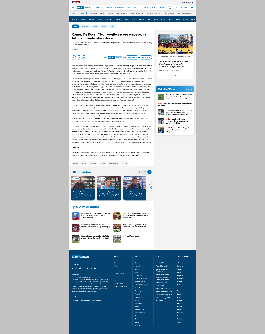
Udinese (179, 319)
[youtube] (95, 268)
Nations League (140, 313)
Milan (179, 297)
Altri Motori (138, 303)
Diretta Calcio (118, 283)
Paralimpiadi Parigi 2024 (164, 295)
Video (115, 263)
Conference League (141, 285)
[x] (84, 268)
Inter (178, 285)
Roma (179, 310)
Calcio (137, 263)
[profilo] (192, 7)
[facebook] (73, 268)
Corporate (75, 300)
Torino (179, 316)
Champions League (141, 278)
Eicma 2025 (160, 285)
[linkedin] (88, 268)
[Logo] (84, 7)
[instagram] (76, 268)
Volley (137, 322)
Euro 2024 (159, 301)
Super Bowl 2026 (161, 282)
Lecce (179, 294)
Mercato (137, 266)
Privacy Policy (85, 300)
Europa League (140, 282)
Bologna (180, 266)
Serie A (137, 269)
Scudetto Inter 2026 (162, 274)
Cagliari (179, 269)
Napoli (179, 303)
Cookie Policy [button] (96, 300)
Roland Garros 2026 (162, 266)
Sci (136, 319)
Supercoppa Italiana (141, 291)
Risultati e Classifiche (120, 286)
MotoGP (137, 300)
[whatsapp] (80, 268)
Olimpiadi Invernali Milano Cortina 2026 (162, 278)
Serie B (137, 272)
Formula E (138, 297)
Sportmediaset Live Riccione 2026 (162, 270)
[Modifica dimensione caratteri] (84, 57)
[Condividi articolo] (74, 57)
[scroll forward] (150, 187)
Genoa (179, 282)
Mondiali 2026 (160, 263)
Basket (137, 306)
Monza (179, 300)
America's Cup (139, 310)
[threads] (91, 268)
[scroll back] (150, 183)
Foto (115, 266)
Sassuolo (180, 313)
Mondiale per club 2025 (163, 288)
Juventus (180, 288)
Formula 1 (138, 294)
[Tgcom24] (76, 2)
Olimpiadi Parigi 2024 (163, 298)
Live (115, 280)
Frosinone (180, 278)
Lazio (179, 291)
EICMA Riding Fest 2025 (164, 291)
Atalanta (180, 263)
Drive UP (138, 325)
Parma (179, 306)
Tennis (137, 316)
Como (179, 272)
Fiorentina (180, 275)
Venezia (179, 322)
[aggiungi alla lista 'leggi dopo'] (79, 57)
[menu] (73, 7)
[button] (76, 26)
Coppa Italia (139, 275)
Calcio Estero (139, 288)
